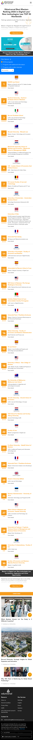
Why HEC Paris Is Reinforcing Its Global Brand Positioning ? (16, 680)
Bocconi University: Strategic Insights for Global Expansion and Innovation (16, 660)
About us (3, 700)
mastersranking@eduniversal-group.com (14, 720)
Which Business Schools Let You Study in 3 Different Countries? (16, 620)
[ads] (16, 44)
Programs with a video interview (12, 67)
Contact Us (4, 717)
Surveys (20, 711)
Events (19, 705)
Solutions (20, 708)
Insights (20, 703)
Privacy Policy (4, 705)
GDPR (2, 708)
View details (11, 88)
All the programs (8, 62)
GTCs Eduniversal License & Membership (8, 711)
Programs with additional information (14, 65)
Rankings (20, 700)
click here (22, 729)
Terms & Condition (6, 703)
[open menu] (31, 2)
